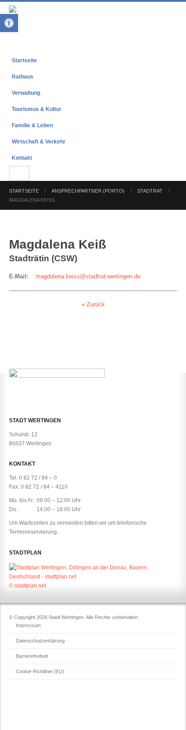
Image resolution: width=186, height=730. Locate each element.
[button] (169, 40)
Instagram (33, 700)
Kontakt (22, 158)
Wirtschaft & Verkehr (38, 141)
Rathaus (22, 76)
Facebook (16, 700)
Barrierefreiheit (32, 656)
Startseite (24, 60)
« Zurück (93, 304)
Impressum (28, 625)
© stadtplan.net (27, 585)
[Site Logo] (63, 17)
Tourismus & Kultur (36, 109)
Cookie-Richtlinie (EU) (40, 671)
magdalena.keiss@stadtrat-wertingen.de (88, 276)
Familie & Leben (32, 125)
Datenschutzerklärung (40, 640)
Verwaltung (26, 93)
